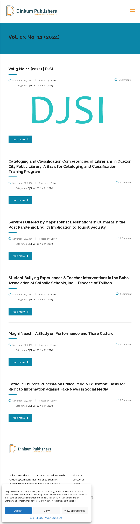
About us (77, 475)
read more (19, 139)
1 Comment (125, 182)
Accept (18, 510)
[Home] (31, 11)
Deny (47, 510)
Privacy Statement (53, 517)
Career (76, 483)
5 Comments (125, 79)
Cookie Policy (36, 517)
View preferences (74, 510)
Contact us (79, 479)
